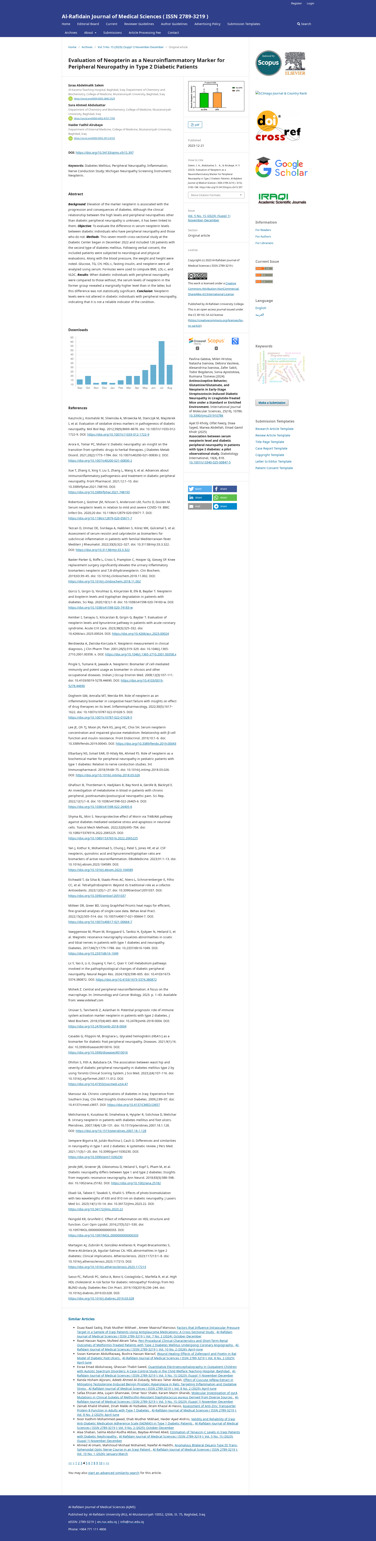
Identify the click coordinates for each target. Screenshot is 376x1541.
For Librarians (264, 243)
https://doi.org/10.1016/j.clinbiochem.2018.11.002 (104, 581)
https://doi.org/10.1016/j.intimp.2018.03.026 (108, 775)
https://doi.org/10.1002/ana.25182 (136, 1183)
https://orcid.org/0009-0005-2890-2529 (94, 98)
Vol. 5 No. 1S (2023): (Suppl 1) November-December (131, 47)
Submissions (112, 32)
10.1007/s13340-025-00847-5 (210, 462)
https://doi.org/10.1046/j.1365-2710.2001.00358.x (140, 654)
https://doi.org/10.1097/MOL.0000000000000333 (103, 1235)
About (89, 32)
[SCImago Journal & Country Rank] (281, 93)
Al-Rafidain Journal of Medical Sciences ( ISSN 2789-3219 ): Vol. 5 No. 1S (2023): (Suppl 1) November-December (156, 1373)
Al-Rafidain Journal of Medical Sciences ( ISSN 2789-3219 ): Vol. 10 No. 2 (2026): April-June (158, 1347)
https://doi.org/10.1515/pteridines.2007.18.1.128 (111, 1131)
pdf (196, 125)
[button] (200, 489)
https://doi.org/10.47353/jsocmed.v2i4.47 (98, 1084)
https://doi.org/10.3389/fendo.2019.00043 (146, 743)
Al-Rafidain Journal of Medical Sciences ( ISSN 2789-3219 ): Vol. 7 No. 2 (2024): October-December (154, 1334)
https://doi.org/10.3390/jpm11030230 (95, 1157)
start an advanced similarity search (113, 1473)
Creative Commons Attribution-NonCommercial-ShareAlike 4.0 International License (213, 288)
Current (111, 24)
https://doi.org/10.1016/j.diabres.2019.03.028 (101, 1298)
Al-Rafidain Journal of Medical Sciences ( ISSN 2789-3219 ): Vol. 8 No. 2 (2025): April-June (153, 1388)
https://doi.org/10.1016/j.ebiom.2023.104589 (100, 870)
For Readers (263, 230)
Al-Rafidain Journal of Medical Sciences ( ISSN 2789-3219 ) (135, 16)
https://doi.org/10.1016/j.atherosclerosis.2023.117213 (107, 1267)
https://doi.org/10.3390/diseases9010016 (98, 1052)
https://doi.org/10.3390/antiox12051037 (97, 896)
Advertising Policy (207, 24)
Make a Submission (271, 403)
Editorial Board (88, 24)
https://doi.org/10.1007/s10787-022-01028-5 (100, 717)
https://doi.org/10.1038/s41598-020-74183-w (100, 607)
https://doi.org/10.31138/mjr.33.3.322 (103, 550)
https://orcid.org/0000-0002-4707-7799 (94, 118)
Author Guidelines (174, 24)
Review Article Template (272, 435)
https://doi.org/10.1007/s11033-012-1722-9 (118, 434)
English (260, 308)
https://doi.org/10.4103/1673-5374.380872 (126, 979)
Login (310, 3)
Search (305, 24)
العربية (259, 314)
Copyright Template (269, 455)
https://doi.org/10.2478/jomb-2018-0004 (97, 1026)
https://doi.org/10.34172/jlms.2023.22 (95, 1209)
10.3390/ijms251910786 (206, 415)
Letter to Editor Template (273, 461)
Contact (173, 32)
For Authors (263, 236)
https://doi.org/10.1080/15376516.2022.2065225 (103, 838)
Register (296, 3)
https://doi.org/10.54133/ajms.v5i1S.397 (105, 152)
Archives (71, 32)
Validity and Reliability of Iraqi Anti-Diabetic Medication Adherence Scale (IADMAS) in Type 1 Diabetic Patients (156, 1421)
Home (66, 24)
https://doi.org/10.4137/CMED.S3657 (133, 1105)
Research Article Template (274, 429)
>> (107, 1463)
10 (100, 1463)
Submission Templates (243, 24)
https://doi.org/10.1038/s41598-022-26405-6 (100, 807)
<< (70, 1463)
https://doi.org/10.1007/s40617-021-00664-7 (100, 922)
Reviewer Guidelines (139, 24)
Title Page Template (269, 442)
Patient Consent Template (274, 468)
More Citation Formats (205, 195)
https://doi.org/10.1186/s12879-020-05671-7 (100, 518)
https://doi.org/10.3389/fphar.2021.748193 (99, 492)
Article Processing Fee (145, 32)
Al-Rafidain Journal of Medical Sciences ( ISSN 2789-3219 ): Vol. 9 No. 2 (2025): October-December (157, 1425)
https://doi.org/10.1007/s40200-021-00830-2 (100, 460)
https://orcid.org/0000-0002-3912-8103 (94, 138)
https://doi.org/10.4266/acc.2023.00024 (140, 634)
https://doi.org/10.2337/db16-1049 (93, 953)
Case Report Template (271, 448)
